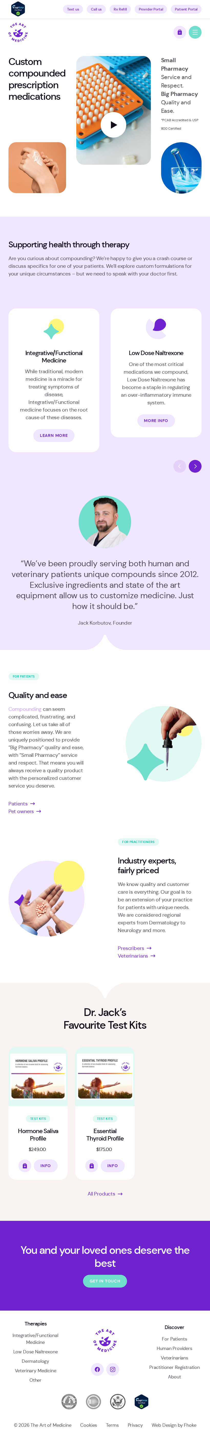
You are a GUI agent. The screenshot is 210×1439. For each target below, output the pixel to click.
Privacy (135, 1425)
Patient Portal (186, 9)
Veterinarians (133, 956)
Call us (96, 9)
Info (45, 1165)
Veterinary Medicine (35, 1371)
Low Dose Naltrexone (35, 1352)
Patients (18, 804)
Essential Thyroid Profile (104, 1134)
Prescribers (131, 948)
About (174, 1377)
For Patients (174, 1339)
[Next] (195, 466)
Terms (112, 1425)
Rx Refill (120, 9)
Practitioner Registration (174, 1367)
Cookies (88, 1425)
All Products (101, 1194)
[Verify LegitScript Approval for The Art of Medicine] (18, 15)
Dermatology (35, 1361)
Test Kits (38, 1119)
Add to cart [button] (24, 1165)
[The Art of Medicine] (18, 32)
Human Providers (174, 1348)
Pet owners (21, 811)
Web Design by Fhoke (174, 1425)
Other (35, 1380)
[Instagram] (112, 1369)
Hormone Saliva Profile (38, 1134)
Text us (73, 9)
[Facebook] (97, 1369)
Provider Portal (151, 9)
